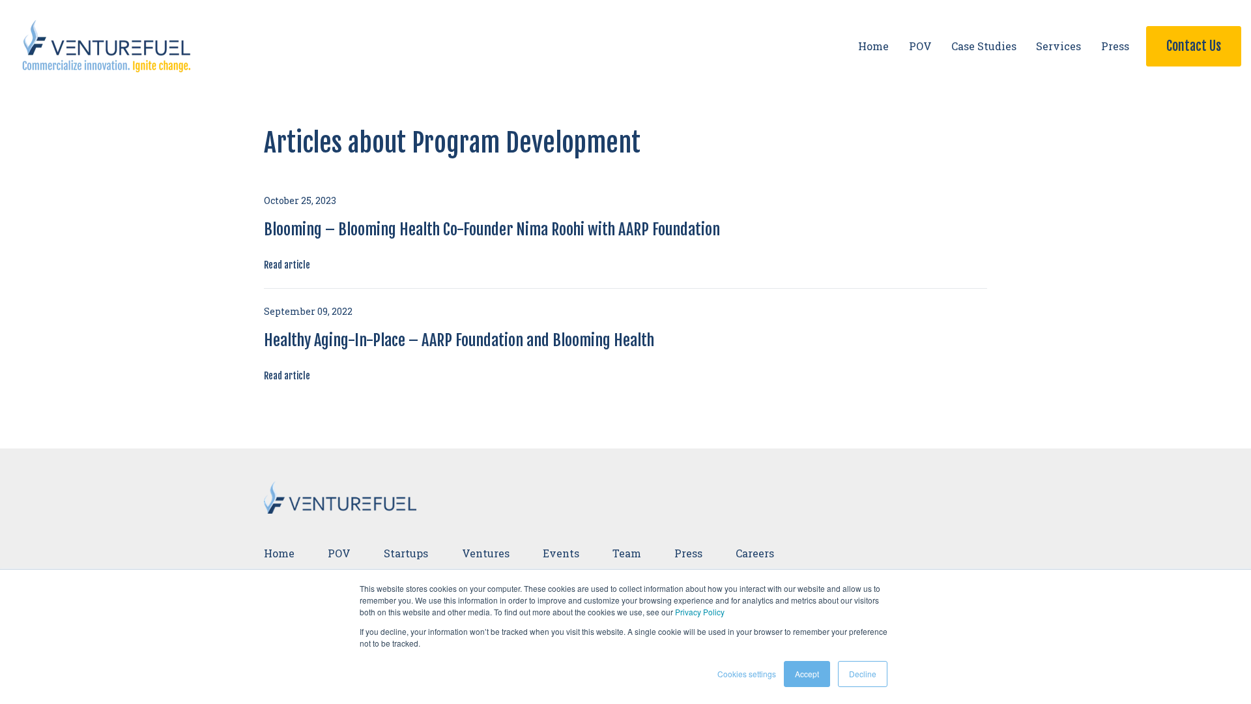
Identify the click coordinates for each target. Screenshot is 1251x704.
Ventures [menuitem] (486, 553)
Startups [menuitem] (406, 553)
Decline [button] (862, 673)
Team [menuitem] (626, 553)
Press (1115, 46)
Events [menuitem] (561, 553)
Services (1058, 46)
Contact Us (1193, 46)
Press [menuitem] (688, 553)
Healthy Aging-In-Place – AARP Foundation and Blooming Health (459, 340)
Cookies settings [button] (746, 673)
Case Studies (983, 46)
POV (920, 46)
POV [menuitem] (339, 553)
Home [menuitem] (279, 553)
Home (873, 46)
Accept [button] (807, 673)
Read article (287, 265)
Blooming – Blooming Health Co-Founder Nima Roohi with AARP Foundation (492, 229)
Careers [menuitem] (755, 553)
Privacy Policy (700, 611)
